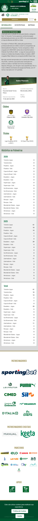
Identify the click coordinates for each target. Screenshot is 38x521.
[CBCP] (25, 489)
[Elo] (14, 453)
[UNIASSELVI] (27, 404)
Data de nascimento (9, 97)
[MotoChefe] (27, 413)
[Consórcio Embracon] (10, 403)
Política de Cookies (19, 511)
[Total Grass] (4, 464)
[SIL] (27, 394)
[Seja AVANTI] (33, 5)
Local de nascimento (26, 89)
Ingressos (15, 19)
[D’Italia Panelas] (10, 413)
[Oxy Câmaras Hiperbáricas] (23, 464)
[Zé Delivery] (33, 459)
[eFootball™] (19, 470)
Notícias (31, 25)
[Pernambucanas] (4, 453)
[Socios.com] (23, 459)
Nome (5, 89)
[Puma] (27, 385)
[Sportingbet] (19, 372)
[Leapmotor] (10, 385)
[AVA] (33, 464)
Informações (6, 25)
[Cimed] (10, 394)
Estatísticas (20, 25)
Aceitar (19, 516)
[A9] (4, 459)
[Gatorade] (33, 453)
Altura (22, 95)
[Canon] (23, 453)
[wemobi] (14, 459)
